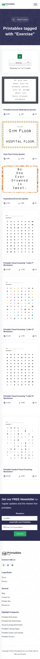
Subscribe (20, 534)
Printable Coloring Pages (11, 629)
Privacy (4, 581)
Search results (22, 19)
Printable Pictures (8, 637)
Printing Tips (6, 601)
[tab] (20, 56)
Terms (4, 577)
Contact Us (6, 597)
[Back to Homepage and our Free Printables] (13, 19)
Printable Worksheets (9, 617)
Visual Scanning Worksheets (12, 625)
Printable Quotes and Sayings (12, 633)
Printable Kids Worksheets (11, 621)
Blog (3, 593)
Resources (6, 605)
